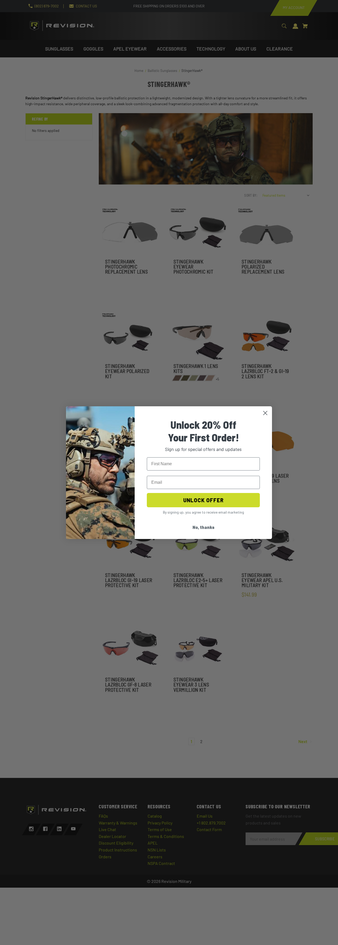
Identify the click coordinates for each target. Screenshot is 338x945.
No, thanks (203, 527)
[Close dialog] (265, 413)
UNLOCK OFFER (203, 500)
